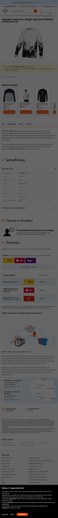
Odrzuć (12, 514)
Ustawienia (5, 514)
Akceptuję (22, 514)
